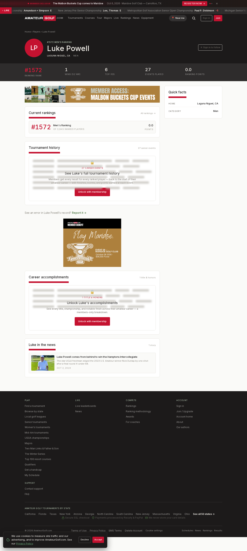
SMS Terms (115, 530)
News (136, 17)
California (30, 514)
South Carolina (124, 514)
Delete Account (133, 530)
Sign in (206, 18)
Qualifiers (30, 464)
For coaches (133, 422)
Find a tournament (35, 406)
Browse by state (34, 411)
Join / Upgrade (184, 411)
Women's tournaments (37, 427)
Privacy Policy (98, 530)
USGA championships (37, 437)
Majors (108, 17)
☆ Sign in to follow (210, 47)
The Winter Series (35, 453)
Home (28, 31)
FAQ (27, 494)
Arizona (78, 514)
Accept (98, 539)
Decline (85, 539)
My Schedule (32, 475)
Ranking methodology (138, 411)
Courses (90, 17)
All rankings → (148, 113)
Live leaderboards (85, 406)
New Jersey (143, 514)
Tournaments (75, 17)
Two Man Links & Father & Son (42, 448)
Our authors (182, 427)
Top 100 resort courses (38, 459)
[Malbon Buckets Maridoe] (92, 243)
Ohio (187, 514)
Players (37, 31)
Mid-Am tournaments (37, 432)
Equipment (147, 17)
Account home (184, 416)
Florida (42, 514)
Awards (130, 416)
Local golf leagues (35, 416)
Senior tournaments (36, 422)
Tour (99, 17)
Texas (53, 514)
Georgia (89, 514)
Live (116, 17)
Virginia (177, 514)
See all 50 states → (204, 514)
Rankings (126, 17)
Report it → (79, 212)
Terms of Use (79, 530)
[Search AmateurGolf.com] (194, 18)
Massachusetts (161, 514)
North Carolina (105, 514)
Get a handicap (33, 469)
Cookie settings (154, 530)
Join (218, 18)
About (179, 422)
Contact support (34, 488)
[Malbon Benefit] (92, 94)
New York (65, 514)
